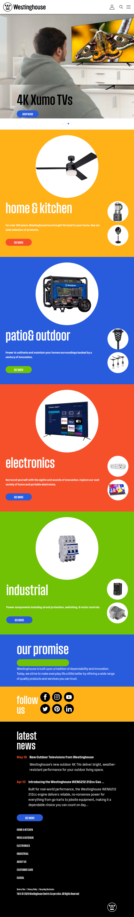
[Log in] (112, 7)
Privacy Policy (32, 889)
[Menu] (128, 7)
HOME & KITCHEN (25, 829)
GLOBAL (20, 877)
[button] (121, 7)
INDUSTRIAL (22, 853)
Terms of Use (21, 889)
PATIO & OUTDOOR (25, 837)
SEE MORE (18, 242)
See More (30, 818)
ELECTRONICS (23, 845)
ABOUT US (21, 861)
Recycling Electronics (46, 889)
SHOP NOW (27, 114)
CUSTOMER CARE (25, 869)
